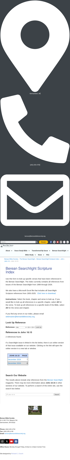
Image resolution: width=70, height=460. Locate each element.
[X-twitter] (54, 242)
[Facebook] (16, 441)
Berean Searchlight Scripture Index (48, 259)
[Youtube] (57, 242)
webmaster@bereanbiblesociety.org (20, 317)
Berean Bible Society (11, 259)
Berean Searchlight (59, 251)
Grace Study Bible (20, 251)
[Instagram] (61, 242)
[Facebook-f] (51, 242)
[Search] (37, 242)
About (8, 251)
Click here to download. (46, 293)
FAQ (47, 255)
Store (40, 255)
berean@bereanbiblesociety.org (15, 433)
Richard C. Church (17, 453)
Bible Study (29, 255)
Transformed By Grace (40, 251)
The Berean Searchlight (27, 259)
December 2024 (14, 359)
